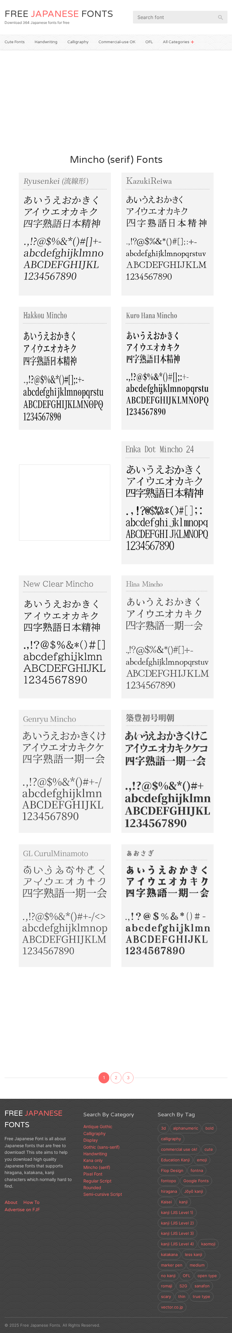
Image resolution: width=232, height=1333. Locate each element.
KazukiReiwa (148, 219)
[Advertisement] (116, 101)
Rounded (92, 1187)
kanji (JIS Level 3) (177, 1233)
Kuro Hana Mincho (158, 353)
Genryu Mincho (50, 756)
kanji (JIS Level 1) (177, 1212)
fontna (197, 1170)
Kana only (93, 1160)
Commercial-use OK (116, 42)
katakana (169, 1254)
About (11, 1202)
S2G (183, 1285)
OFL (149, 42)
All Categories (176, 42)
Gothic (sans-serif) (101, 1147)
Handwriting (46, 42)
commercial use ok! (179, 1149)
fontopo (168, 1180)
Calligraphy (78, 42)
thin (181, 1296)
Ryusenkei (41, 219)
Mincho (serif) (38, 286)
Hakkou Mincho (50, 353)
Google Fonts (196, 1180)
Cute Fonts (15, 42)
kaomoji (208, 1243)
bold (209, 1128)
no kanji (168, 1275)
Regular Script (97, 1180)
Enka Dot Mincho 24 (161, 488)
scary (166, 1296)
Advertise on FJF (22, 1209)
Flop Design (172, 1170)
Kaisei (166, 1201)
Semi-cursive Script (102, 1194)
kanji (183, 1201)
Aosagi (138, 891)
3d (163, 1128)
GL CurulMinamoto (56, 891)
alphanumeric (185, 1128)
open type (207, 1275)
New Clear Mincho (54, 622)
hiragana (169, 1191)
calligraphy (171, 1138)
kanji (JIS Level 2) (177, 1223)
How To (31, 1202)
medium (197, 1265)
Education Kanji (175, 1159)
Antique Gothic (97, 1126)
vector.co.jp (172, 1307)
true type (201, 1296)
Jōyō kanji (193, 1191)
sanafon (202, 1285)
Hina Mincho (148, 622)
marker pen (171, 1265)
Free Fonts (59, 14)
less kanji (193, 1254)
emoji (202, 1159)
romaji (166, 1285)
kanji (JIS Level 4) (177, 1243)
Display (33, 958)
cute (209, 1149)
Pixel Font (168, 555)
